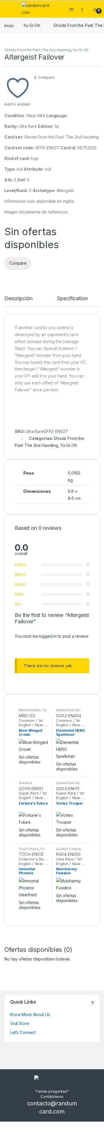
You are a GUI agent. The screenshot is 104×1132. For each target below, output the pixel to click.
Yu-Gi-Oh (31, 25)
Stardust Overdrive (26, 784)
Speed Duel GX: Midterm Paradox (69, 712)
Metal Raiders (29, 710)
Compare (46, 77)
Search (72, 9)
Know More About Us (30, 1014)
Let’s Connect (23, 1032)
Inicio (9, 25)
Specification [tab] (72, 298)
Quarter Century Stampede (68, 850)
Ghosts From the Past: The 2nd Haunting (37, 50)
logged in (48, 636)
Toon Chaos (29, 849)
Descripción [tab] (18, 298)
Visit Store (19, 1023)
